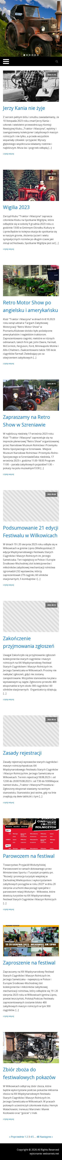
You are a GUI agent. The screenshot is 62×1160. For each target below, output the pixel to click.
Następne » (46, 1136)
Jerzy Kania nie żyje (24, 108)
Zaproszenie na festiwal (29, 962)
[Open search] (57, 61)
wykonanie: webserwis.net (44, 1153)
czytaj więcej (8, 153)
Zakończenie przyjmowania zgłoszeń (28, 642)
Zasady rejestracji (22, 753)
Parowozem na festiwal (28, 856)
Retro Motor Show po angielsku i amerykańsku (30, 306)
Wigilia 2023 (16, 207)
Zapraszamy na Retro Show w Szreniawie (26, 421)
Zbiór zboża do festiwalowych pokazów (29, 1073)
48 (38, 1136)
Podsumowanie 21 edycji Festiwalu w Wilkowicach (30, 531)
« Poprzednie (16, 1136)
